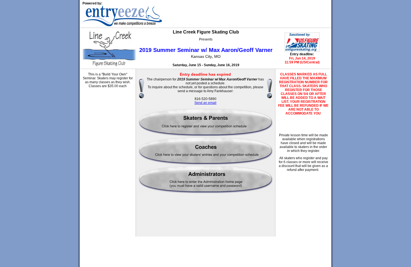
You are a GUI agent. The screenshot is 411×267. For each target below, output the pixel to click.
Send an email (205, 103)
